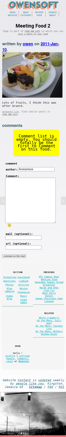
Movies (24, 288)
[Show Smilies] (9, 225)
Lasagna (49, 301)
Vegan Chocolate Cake (49, 298)
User (39, 15)
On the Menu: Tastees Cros (49, 327)
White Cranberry (49, 317)
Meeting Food (49, 279)
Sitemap (35, 387)
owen (28, 43)
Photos (9, 284)
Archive (12, 15)
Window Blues (49, 334)
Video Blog (9, 297)
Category (25, 15)
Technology (10, 277)
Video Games (23, 301)
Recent (39, 12)
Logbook (23, 281)
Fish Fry (49, 290)
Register (23, 361)
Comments (22, 358)
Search (53, 12)
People (10, 358)
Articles (23, 284)
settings (24, 355)
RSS (61, 387)
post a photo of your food (33, 34)
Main (12, 12)
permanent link (10, 112)
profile (10, 355)
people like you (30, 383)
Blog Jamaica (9, 290)
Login (9, 361)
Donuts (49, 295)
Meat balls (49, 293)
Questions (9, 281)
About (52, 15)
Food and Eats (32, 31)
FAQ (50, 387)
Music (23, 296)
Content (24, 380)
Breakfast (49, 285)
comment (11, 163)
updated (44, 380)
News (26, 12)
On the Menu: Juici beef (49, 322)
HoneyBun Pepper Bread (49, 282)
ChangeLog (24, 292)
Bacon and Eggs (49, 287)
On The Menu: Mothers (49, 331)
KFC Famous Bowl (49, 276)
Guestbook (24, 277)
